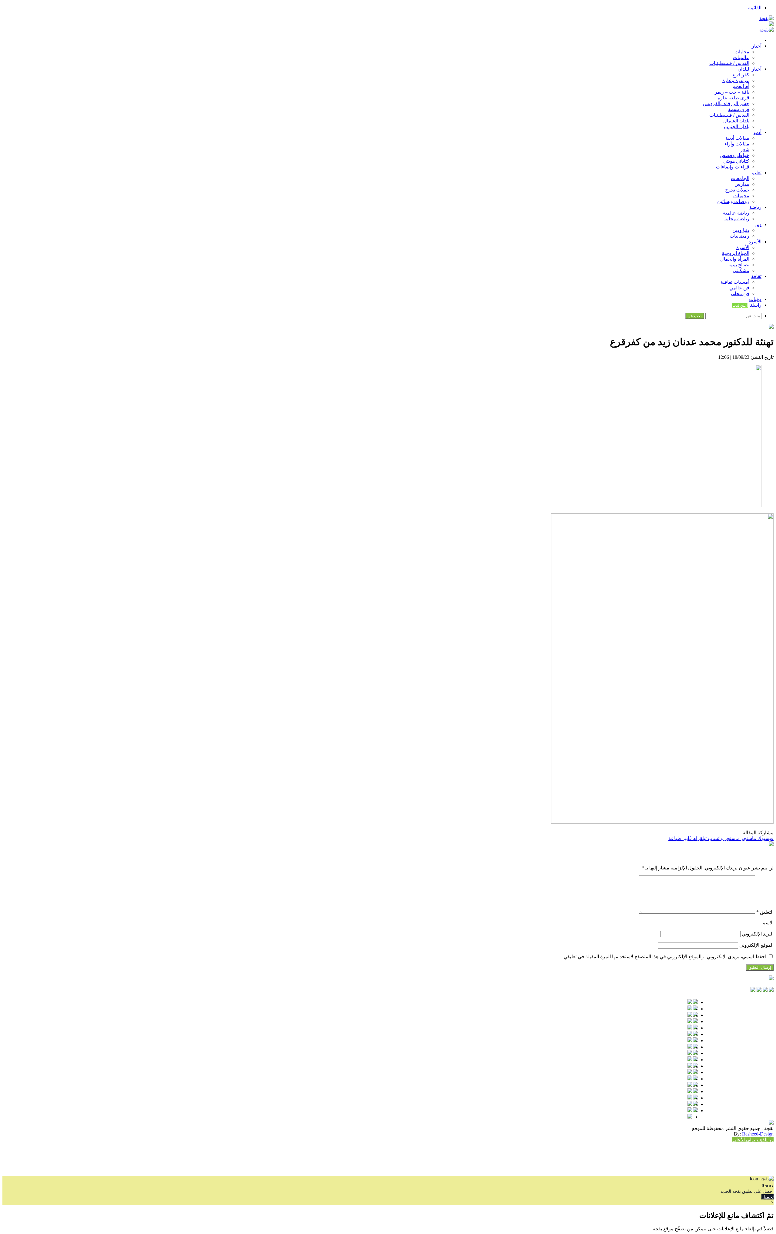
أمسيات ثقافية (735, 282)
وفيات (755, 299)
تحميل (767, 1196)
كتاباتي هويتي (736, 161)
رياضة (755, 207)
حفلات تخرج (737, 189)
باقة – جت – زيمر (732, 92)
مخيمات (741, 195)
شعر (744, 149)
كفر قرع (740, 74)
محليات (741, 51)
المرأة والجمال (734, 259)
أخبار (756, 45)
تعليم (756, 172)
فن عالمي (739, 287)
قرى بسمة (738, 109)
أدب (757, 132)
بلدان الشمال (736, 120)
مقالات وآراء (736, 143)
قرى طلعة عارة (733, 97)
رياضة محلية (736, 218)
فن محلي (740, 293)
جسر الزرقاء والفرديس (726, 103)
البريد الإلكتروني (758, 933)
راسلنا (746, 305)
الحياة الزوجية (735, 253)
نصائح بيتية (738, 264)
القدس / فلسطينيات (729, 63)
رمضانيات (739, 235)
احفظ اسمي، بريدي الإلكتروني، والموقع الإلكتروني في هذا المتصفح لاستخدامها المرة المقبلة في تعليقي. (664, 956)
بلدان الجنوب (736, 126)
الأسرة (754, 241)
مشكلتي (741, 270)
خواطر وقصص (734, 155)
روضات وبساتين (733, 201)
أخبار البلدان (749, 69)
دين (757, 224)
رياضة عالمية (736, 212)
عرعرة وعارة (735, 80)
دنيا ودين (740, 230)
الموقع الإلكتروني (756, 945)
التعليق (765, 912)
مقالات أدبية (737, 138)
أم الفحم (740, 86)
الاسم (768, 922)
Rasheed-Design (758, 1133)
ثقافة (756, 276)
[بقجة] (766, 18)
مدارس (741, 184)
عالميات (741, 57)
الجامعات (740, 178)
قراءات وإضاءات (732, 166)
